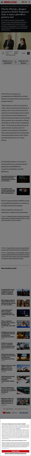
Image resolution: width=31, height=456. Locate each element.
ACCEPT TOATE (15, 451)
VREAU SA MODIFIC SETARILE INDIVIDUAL (15, 453)
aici (8, 435)
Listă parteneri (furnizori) (5, 448)
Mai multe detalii (18, 428)
